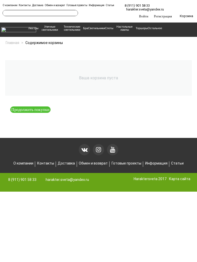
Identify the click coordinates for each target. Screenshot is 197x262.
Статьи (110, 5)
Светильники (96, 28)
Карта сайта (179, 179)
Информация (96, 5)
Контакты (25, 5)
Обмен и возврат (55, 5)
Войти (143, 16)
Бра (85, 28)
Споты (109, 28)
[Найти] (74, 13)
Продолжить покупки (30, 109)
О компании (10, 5)
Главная (12, 43)
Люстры (33, 28)
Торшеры (142, 28)
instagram (98, 149)
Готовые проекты (76, 5)
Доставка (37, 5)
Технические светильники (72, 28)
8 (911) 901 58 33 (137, 5)
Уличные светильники (50, 28)
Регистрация (163, 16)
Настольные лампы (124, 28)
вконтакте (84, 149)
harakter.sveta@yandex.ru (145, 9)
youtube (112, 149)
